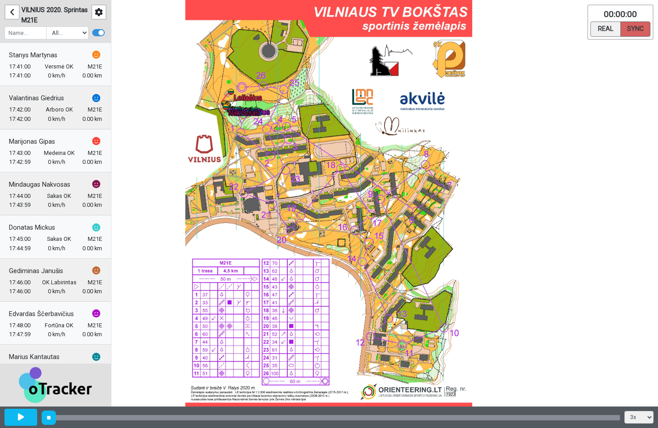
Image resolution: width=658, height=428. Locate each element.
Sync (635, 29)
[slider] (49, 418)
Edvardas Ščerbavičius (41, 314)
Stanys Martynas (33, 55)
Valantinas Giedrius (36, 98)
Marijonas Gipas (32, 142)
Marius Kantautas (34, 357)
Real (605, 29)
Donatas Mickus (32, 227)
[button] (227, 108)
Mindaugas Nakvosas (39, 184)
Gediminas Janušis (36, 271)
